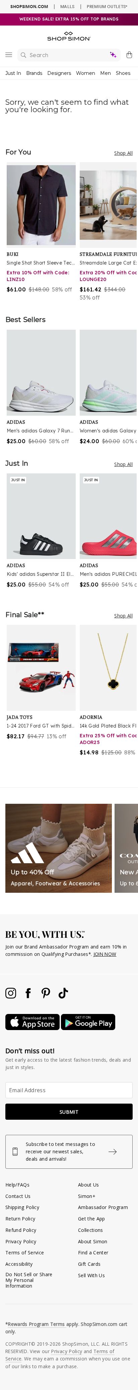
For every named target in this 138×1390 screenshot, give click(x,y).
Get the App (91, 1218)
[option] (43, 232)
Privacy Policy (21, 1241)
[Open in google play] (88, 1028)
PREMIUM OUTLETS (107, 6)
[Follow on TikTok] (63, 996)
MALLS (67, 6)
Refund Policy (20, 1230)
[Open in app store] (33, 1028)
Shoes (123, 73)
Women (85, 73)
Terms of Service (24, 1252)
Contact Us (17, 1196)
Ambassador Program (103, 1207)
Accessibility (18, 1264)
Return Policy (20, 1218)
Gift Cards (89, 1264)
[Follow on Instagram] (11, 996)
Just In (13, 73)
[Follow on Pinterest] (47, 996)
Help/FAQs (17, 1185)
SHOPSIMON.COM (29, 6)
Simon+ (86, 1196)
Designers (59, 73)
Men (105, 73)
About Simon (93, 1241)
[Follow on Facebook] (29, 996)
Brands (34, 73)
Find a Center (93, 1252)
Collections (90, 1230)
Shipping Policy (22, 1207)
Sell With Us (91, 1275)
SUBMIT (69, 1112)
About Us (88, 1185)
